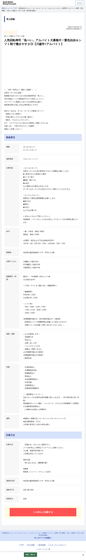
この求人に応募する (43, 512)
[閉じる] (83, 555)
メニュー (80, 3)
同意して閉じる (30, 554)
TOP (22, 545)
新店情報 (42, 545)
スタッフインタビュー (58, 545)
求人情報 (31, 545)
